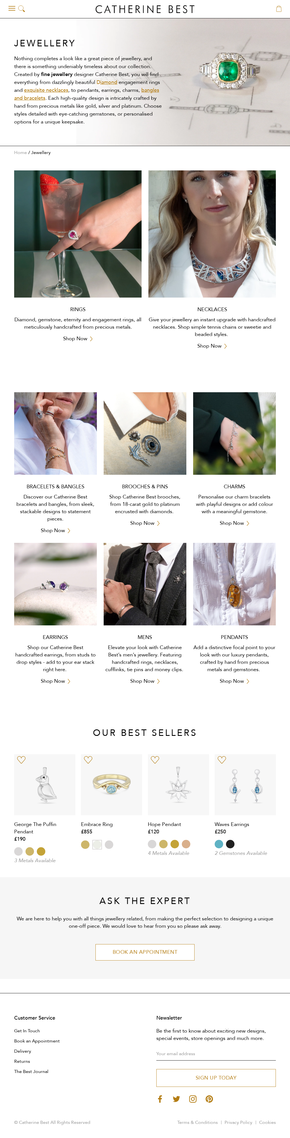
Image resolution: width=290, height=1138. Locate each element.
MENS (145, 637)
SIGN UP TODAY (216, 1077)
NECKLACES (212, 309)
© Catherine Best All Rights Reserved (52, 1122)
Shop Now (75, 338)
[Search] (21, 9)
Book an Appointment (37, 1041)
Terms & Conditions (197, 1122)
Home (20, 152)
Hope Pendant (164, 824)
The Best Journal (31, 1071)
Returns (22, 1061)
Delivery (22, 1051)
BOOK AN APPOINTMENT (145, 952)
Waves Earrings (232, 824)
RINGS (78, 309)
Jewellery (41, 152)
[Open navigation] (11, 8)
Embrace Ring (97, 824)
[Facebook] (160, 1099)
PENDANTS (234, 637)
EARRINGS (55, 637)
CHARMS (234, 486)
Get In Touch (27, 1031)
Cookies (267, 1122)
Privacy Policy (238, 1122)
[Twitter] (176, 1099)
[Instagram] (193, 1099)
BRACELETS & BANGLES (55, 486)
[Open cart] (279, 9)
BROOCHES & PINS (145, 486)
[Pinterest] (209, 1099)
